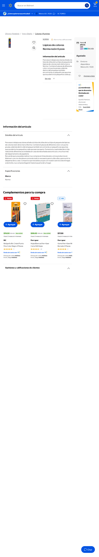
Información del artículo (17, 126)
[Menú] (4, 5)
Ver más (48, 78)
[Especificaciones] (68, 171)
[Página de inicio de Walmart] (10, 5)
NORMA (46, 39)
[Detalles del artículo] (68, 135)
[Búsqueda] (87, 5)
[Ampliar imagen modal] (34, 48)
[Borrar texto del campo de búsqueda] (83, 5)
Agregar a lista (89, 76)
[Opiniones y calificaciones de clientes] (68, 267)
